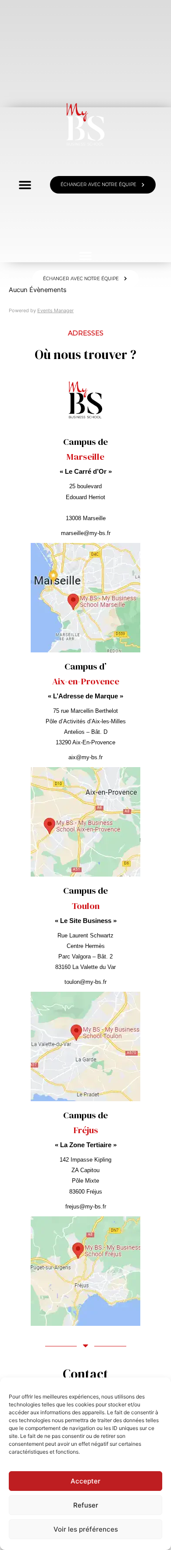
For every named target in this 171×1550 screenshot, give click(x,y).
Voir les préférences (85, 1529)
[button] (86, 256)
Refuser (85, 1505)
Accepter (85, 1481)
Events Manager (55, 310)
